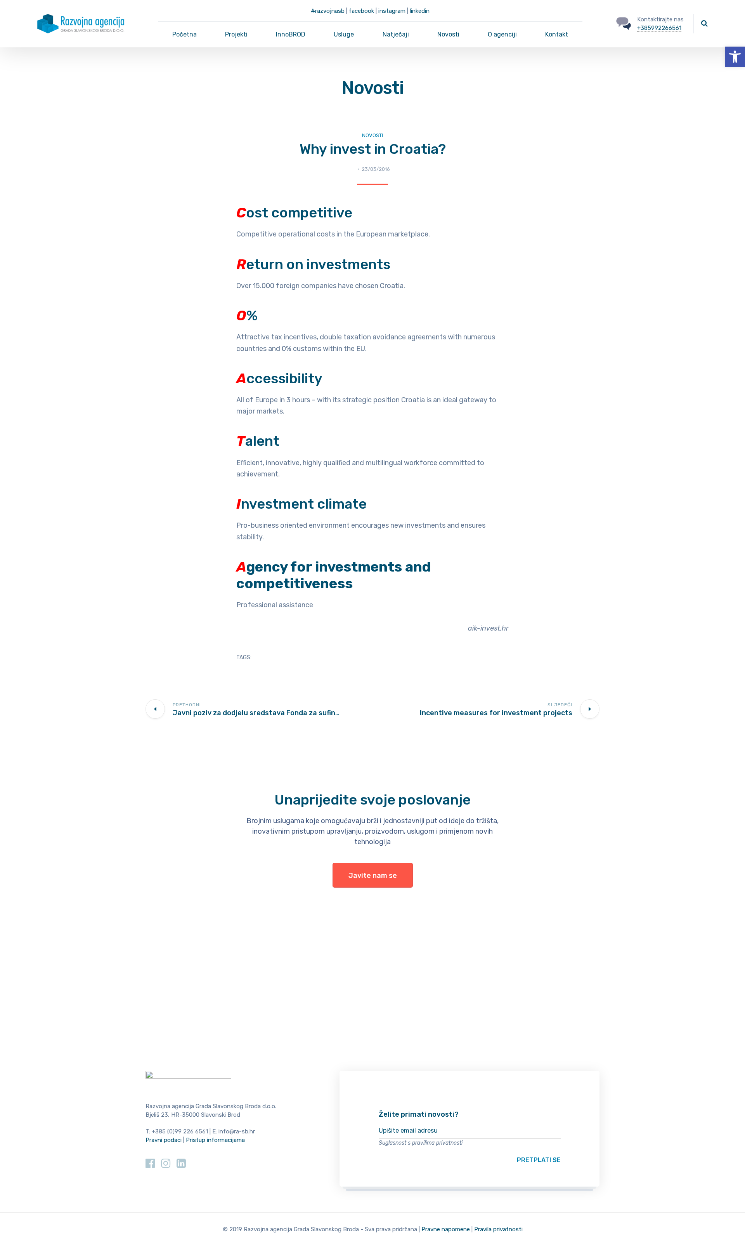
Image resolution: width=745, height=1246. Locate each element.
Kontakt (556, 34)
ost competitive (294, 212)
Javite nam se (372, 875)
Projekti (236, 34)
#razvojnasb (328, 10)
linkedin (420, 10)
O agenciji (502, 34)
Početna (184, 34)
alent (257, 441)
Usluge (344, 34)
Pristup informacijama (215, 1140)
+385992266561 (659, 27)
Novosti (448, 34)
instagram (391, 10)
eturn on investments (313, 264)
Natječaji (396, 34)
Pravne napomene (445, 1229)
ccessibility (279, 378)
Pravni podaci (164, 1140)
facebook (361, 10)
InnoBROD (290, 34)
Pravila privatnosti (498, 1229)
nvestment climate (301, 503)
